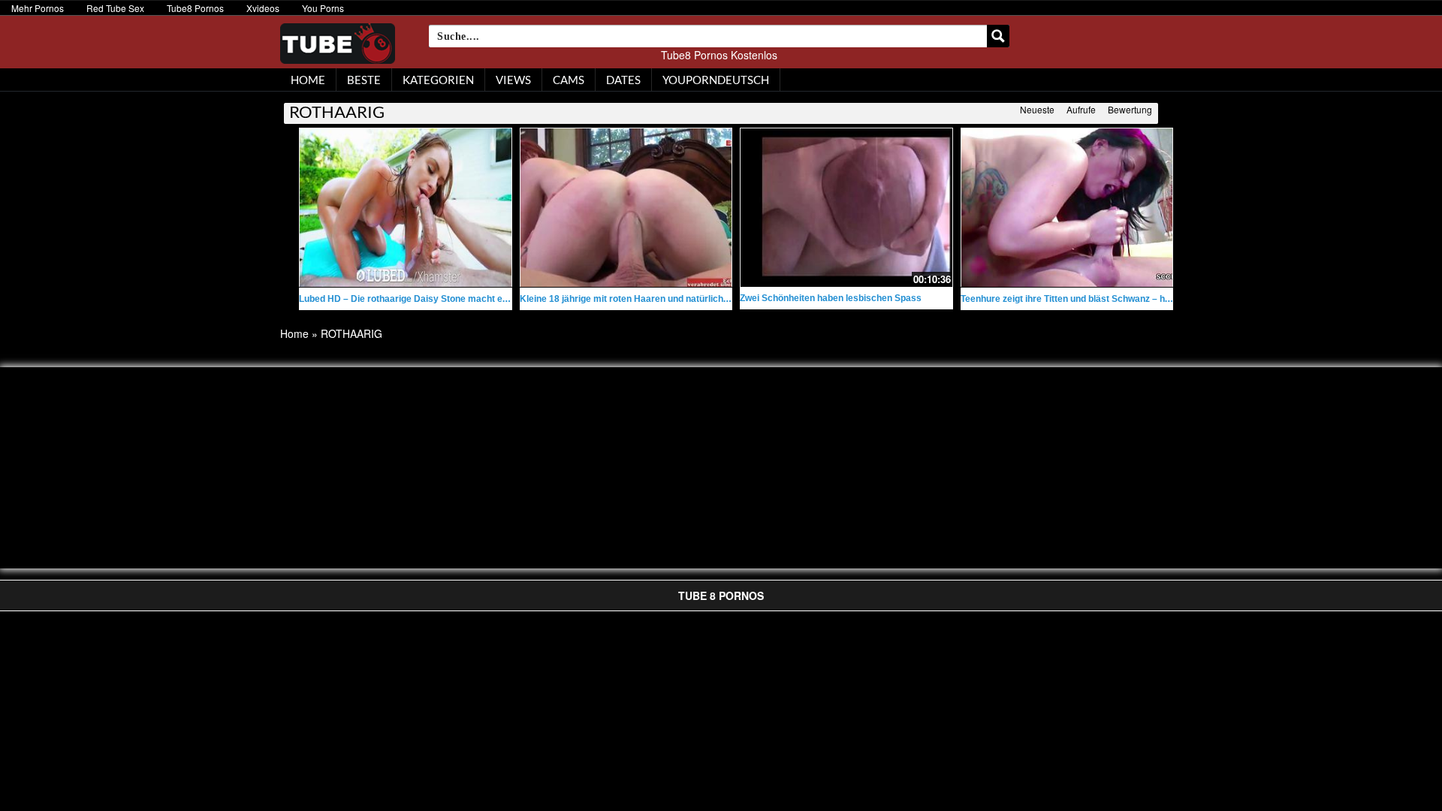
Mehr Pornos (37, 8)
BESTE (364, 79)
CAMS (568, 79)
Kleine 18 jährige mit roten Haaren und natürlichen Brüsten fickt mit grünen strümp (696, 299)
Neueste (1037, 109)
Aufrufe (1081, 109)
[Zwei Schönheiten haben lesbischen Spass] (846, 205)
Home (294, 333)
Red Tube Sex (115, 8)
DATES (623, 79)
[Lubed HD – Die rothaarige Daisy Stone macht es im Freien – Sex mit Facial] (405, 208)
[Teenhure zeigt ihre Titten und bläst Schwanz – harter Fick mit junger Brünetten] (1067, 208)
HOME (308, 79)
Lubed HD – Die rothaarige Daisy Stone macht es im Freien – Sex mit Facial (459, 299)
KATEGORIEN (438, 79)
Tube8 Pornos (195, 8)
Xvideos (262, 8)
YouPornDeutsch (715, 79)
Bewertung (1130, 109)
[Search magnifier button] (998, 36)
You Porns (323, 8)
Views (513, 79)
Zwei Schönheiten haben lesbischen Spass (831, 298)
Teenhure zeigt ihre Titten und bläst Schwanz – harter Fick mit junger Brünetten (1128, 299)
